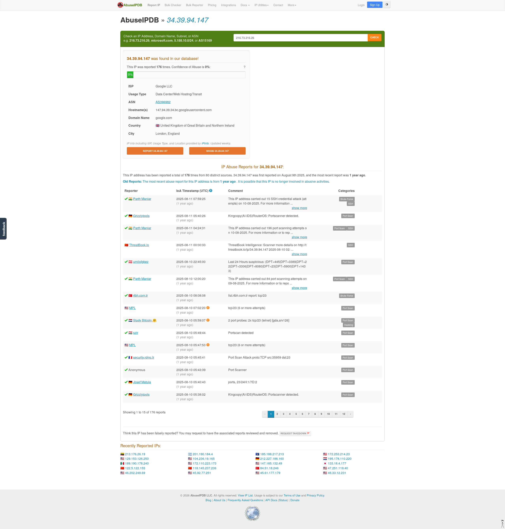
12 (343, 414)
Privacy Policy (315, 495)
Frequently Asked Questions (245, 500)
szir (135, 332)
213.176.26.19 (135, 454)
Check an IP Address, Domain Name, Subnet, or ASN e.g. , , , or (167, 38)
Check (374, 37)
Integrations (228, 5)
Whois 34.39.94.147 (217, 151)
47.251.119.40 (338, 468)
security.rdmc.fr (143, 357)
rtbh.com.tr (140, 295)
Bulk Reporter (194, 5)
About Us (219, 500)
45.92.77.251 (202, 472)
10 (328, 414)
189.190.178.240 (137, 463)
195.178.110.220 (340, 458)
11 (336, 414)
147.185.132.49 (271, 463)
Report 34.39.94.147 (155, 151)
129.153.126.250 (137, 458)
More (291, 5)
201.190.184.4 (203, 454)
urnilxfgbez (141, 261)
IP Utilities (260, 5)
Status (283, 500)
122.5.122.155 (135, 468)
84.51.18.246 (269, 468)
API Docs (271, 500)
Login (361, 5)
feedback (4, 229)
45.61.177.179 (270, 472)
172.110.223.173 (204, 463)
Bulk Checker (173, 5)
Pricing (212, 5)
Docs (244, 5)
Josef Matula (142, 382)
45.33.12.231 (337, 472)
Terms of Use (292, 495)
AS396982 (163, 102)
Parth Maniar (142, 198)
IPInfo (205, 143)
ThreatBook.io (139, 245)
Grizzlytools (141, 215)
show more (299, 208)
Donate (294, 500)
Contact (278, 5)
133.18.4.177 (337, 463)
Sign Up (375, 5)
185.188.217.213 (272, 454)
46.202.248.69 (135, 472)
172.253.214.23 (339, 454)
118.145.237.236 (204, 468)
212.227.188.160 (272, 458)
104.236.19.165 (204, 458)
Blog (208, 500)
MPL (132, 308)
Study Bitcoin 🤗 (144, 320)
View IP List (245, 495)
